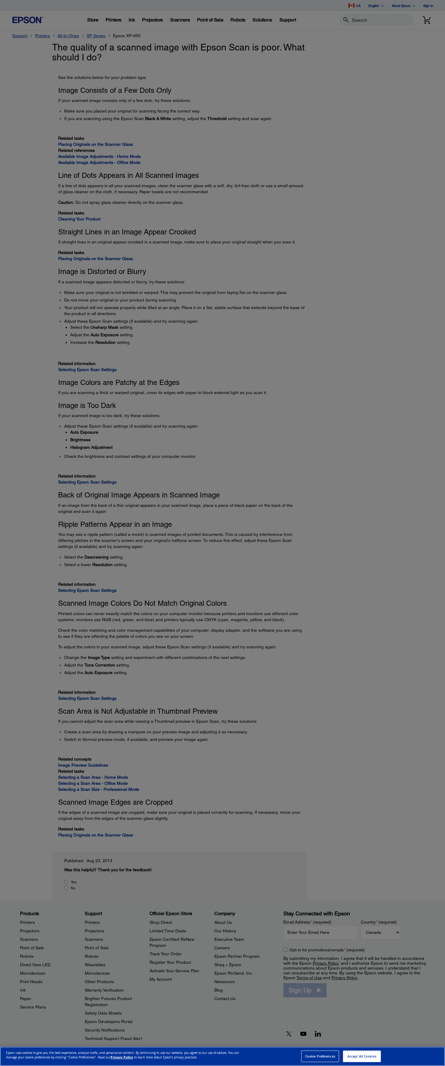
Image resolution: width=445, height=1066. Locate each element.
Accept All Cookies (362, 1056)
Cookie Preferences (320, 1056)
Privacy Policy (121, 1057)
